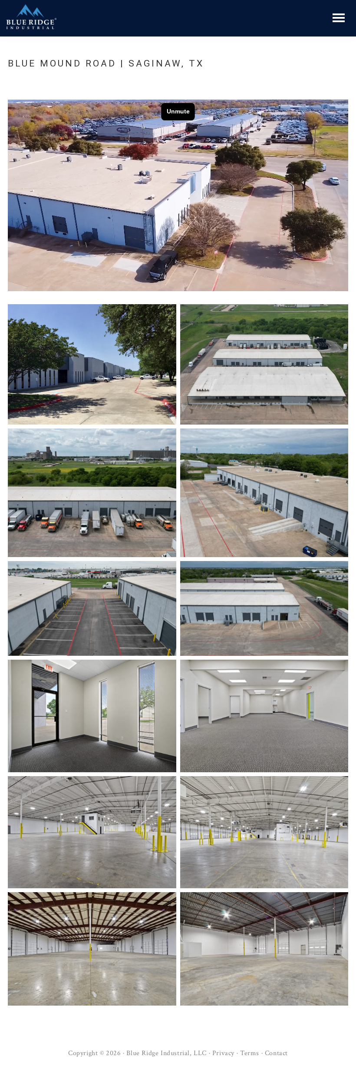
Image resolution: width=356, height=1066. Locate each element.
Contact (276, 1053)
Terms (249, 1053)
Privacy (223, 1053)
